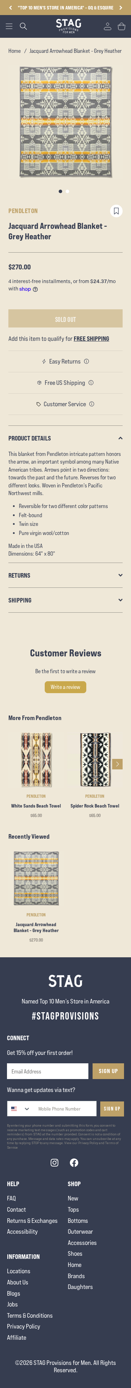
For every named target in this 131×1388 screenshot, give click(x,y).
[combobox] (19, 1108)
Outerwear (80, 1231)
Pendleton (23, 210)
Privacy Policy (23, 1326)
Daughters (80, 1286)
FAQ (11, 1198)
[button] (120, 7)
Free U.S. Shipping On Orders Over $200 (65, 7)
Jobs (12, 1304)
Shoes (75, 1253)
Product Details (29, 438)
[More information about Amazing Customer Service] (92, 404)
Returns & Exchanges (32, 1220)
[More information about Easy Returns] (86, 361)
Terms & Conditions (30, 1315)
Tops (73, 1209)
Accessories (82, 1242)
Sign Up (108, 1071)
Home (14, 51)
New (73, 1198)
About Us (17, 1282)
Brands (76, 1276)
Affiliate (16, 1337)
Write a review (65, 687)
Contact (16, 1209)
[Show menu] (9, 26)
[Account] (107, 26)
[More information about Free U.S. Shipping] (91, 383)
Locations (18, 1271)
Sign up (112, 1109)
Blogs (13, 1293)
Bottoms (78, 1220)
